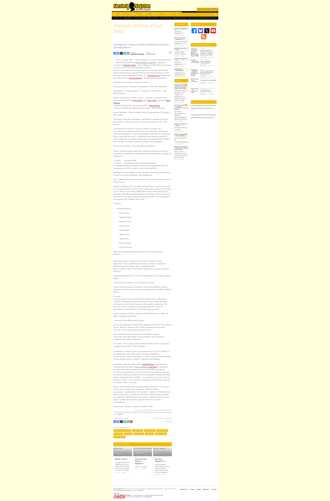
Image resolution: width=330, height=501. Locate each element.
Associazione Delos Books (124, 490)
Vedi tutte (213, 102)
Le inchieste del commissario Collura (206, 90)
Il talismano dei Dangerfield (208, 80)
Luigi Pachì (153, 367)
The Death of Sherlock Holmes (142, 18)
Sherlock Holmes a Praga (180, 128)
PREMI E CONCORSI (204, 59)
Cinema (134, 14)
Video (177, 14)
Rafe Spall (155, 18)
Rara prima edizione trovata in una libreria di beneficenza (180, 154)
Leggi (204, 57)
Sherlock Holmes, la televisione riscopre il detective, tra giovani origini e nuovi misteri (181, 95)
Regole (199, 489)
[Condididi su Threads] (121, 53)
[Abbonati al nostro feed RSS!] (204, 37)
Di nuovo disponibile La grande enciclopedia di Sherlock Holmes (207, 72)
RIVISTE (157, 453)
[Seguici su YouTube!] (213, 31)
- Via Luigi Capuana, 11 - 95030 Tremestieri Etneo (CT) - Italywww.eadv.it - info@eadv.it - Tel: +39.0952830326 (145, 496)
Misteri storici (121, 459)
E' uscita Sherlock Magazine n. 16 (181, 42)
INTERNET (118, 453)
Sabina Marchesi (148, 364)
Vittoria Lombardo (135, 78)
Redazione (206, 489)
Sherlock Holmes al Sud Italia (145, 62)
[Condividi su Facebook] (114, 53)
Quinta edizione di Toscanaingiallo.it (205, 62)
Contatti (214, 489)
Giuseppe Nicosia (154, 75)
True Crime (168, 14)
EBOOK (202, 69)
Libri (123, 14)
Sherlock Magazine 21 (160, 460)
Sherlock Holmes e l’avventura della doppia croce (202, 18)
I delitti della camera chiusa (180, 53)
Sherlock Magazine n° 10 (180, 63)
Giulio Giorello (154, 105)
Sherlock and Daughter (179, 18)
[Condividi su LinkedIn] (127, 53)
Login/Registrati (212, 9)
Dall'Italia (120, 414)
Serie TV (145, 14)
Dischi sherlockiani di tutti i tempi (201, 117)
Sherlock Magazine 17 (179, 32)
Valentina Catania (137, 54)
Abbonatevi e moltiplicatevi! (179, 74)
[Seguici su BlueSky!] (200, 31)
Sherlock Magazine (141, 367)
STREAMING (203, 48)
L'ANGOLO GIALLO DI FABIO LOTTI (141, 452)
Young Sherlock (128, 18)
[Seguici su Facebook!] (194, 31)
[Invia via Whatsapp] (124, 53)
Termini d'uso (184, 489)
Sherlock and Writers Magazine (140, 461)
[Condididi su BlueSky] (118, 53)
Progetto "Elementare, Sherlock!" (201, 108)
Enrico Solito (152, 100)
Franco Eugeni (137, 100)
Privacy (192, 489)
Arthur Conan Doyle (165, 18)
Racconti (156, 14)
